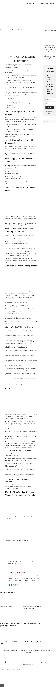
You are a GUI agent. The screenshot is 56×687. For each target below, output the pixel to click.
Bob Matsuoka (20, 572)
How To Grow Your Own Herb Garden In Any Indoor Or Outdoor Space (10, 625)
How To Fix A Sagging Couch (31, 642)
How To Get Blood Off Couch (31, 623)
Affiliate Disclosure (46, 650)
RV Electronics (45, 3)
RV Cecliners (21, 29)
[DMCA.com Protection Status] (41, 673)
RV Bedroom (39, 3)
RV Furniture (14, 29)
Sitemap (28, 652)
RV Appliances (32, 3)
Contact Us (13, 650)
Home (27, 3)
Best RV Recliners (6, 607)
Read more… (50, 52)
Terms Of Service (33, 650)
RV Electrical (53, 3)
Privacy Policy (23, 650)
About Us (6, 650)
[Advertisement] (28, 17)
